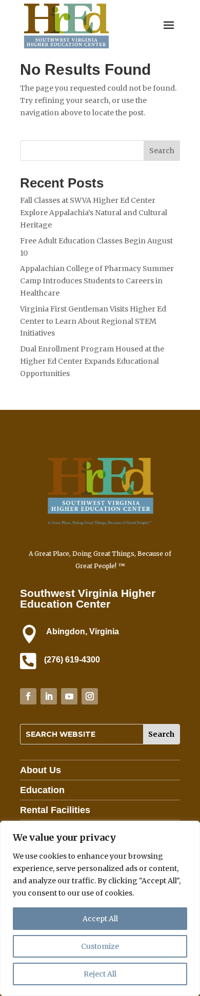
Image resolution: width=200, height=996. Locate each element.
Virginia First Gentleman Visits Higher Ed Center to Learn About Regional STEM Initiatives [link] (93, 321)
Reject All (100, 974)
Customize (100, 946)
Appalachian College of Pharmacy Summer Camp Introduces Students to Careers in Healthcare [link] (97, 281)
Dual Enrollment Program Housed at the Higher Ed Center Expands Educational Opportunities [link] (92, 361)
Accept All (100, 918)
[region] (100, 908)
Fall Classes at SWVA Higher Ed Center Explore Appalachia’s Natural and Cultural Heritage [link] (93, 213)
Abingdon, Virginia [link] (82, 631)
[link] (66, 48)
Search (161, 150)
